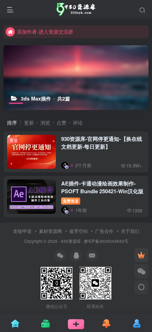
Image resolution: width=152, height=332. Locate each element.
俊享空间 (78, 231)
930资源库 (71, 241)
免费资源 (70, 201)
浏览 (45, 122)
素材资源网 (50, 231)
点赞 (61, 122)
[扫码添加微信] (141, 271)
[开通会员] (141, 255)
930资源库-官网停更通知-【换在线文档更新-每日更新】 (101, 142)
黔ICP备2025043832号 (106, 241)
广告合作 (104, 231)
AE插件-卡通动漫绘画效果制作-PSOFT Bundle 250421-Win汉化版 (102, 187)
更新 (29, 122)
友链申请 (22, 231)
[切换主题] (141, 287)
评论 (78, 122)
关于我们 (130, 231)
